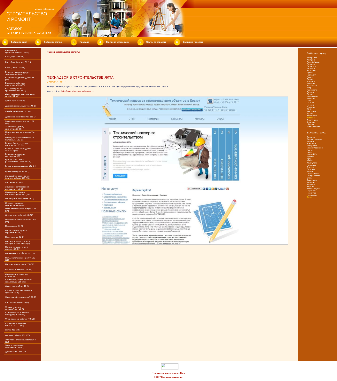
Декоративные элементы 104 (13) (21, 106)
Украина (311, 118)
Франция (311, 122)
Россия (310, 105)
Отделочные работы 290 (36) (19, 215)
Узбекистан (312, 116)
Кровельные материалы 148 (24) (20, 166)
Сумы (309, 178)
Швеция (310, 124)
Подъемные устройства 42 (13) (20, 253)
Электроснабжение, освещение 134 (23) (14, 346)
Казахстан (312, 85)
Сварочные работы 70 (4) (17, 286)
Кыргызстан (312, 90)
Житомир (311, 143)
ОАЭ (309, 100)
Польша (310, 103)
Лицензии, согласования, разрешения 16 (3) (17, 188)
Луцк (309, 158)
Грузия (310, 77)
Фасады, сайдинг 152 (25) (17, 335)
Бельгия (311, 68)
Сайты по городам (193, 42)
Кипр (309, 88)
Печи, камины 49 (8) (14, 237)
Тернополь (312, 180)
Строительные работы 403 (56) (20, 319)
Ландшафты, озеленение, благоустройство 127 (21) (17, 177)
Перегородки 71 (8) (14, 226)
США (309, 109)
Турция (310, 113)
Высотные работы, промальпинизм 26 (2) (15, 89)
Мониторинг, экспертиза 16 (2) (19, 199)
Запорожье (312, 146)
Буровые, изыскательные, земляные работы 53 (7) (17, 73)
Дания (310, 79)
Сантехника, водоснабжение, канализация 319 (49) (19, 281)
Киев (309, 152)
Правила (84, 42)
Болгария (311, 70)
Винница (311, 137)
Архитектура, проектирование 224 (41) (17, 51)
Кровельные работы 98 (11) (18, 171)
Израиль (311, 81)
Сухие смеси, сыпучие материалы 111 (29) (15, 324)
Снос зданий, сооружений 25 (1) (20, 297)
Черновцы (312, 195)
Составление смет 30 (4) (17, 302)
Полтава (311, 169)
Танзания (311, 111)
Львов (309, 161)
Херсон (310, 186)
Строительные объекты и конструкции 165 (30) (17, 313)
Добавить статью (53, 42)
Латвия (310, 92)
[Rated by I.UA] (169, 369)
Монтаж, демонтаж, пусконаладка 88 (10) (15, 204)
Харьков (311, 184)
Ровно (310, 171)
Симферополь (313, 176)
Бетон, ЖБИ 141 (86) (15, 68)
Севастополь (313, 173)
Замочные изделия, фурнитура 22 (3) (14, 128)
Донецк (310, 141)
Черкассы (311, 191)
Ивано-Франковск (315, 148)
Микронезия (312, 96)
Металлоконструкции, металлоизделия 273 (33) (17, 193)
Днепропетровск (314, 139)
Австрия (311, 60)
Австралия (312, 58)
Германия (311, 75)
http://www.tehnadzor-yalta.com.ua (77, 91)
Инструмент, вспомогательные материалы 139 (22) (19, 139)
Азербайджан (313, 62)
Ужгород (311, 182)
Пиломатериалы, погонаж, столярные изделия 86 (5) (17, 242)
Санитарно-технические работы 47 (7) (16, 275)
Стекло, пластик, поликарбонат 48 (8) (14, 308)
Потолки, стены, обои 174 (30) (19, 264)
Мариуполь (312, 163)
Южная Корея (313, 126)
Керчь (309, 150)
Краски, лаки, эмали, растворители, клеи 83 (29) (18, 160)
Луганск (310, 156)
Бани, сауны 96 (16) (14, 57)
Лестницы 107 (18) (14, 182)
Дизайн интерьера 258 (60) (18, 111)
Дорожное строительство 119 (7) (20, 117)
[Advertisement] (118, 66)
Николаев (311, 165)
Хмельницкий (313, 188)
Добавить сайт (19, 42)
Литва (310, 94)
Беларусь (311, 66)
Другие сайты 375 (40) (15, 352)
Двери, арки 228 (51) (15, 100)
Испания (311, 83)
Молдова (311, 98)
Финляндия (312, 120)
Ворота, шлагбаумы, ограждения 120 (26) (15, 84)
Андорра (311, 64)
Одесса (310, 167)
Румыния (311, 107)
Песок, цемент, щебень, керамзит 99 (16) (16, 231)
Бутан (310, 73)
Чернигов (311, 193)
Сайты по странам (156, 42)
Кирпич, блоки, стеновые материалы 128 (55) (17, 144)
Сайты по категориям (117, 42)
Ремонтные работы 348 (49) (18, 270)
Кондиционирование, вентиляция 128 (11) (15, 155)
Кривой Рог (312, 154)
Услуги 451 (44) (12, 330)
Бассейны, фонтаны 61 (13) (18, 62)
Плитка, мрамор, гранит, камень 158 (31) (16, 248)
